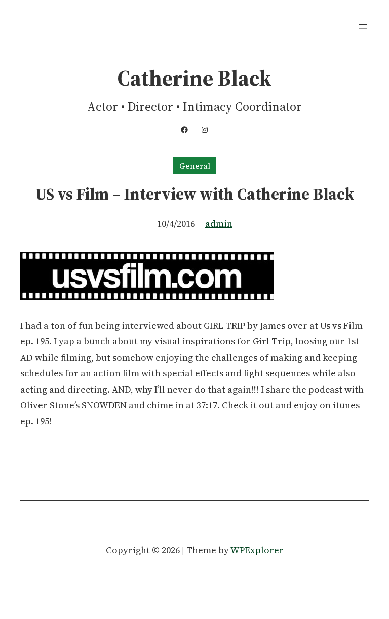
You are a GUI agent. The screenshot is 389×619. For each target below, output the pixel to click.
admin (218, 223)
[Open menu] (363, 26)
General (194, 165)
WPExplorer (257, 550)
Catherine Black (194, 78)
